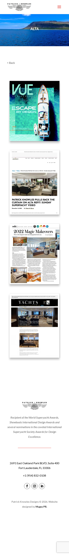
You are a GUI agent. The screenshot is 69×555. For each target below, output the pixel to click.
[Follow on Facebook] (27, 486)
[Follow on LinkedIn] (42, 486)
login (34, 516)
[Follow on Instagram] (34, 486)
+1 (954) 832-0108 (34, 475)
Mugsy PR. (41, 506)
